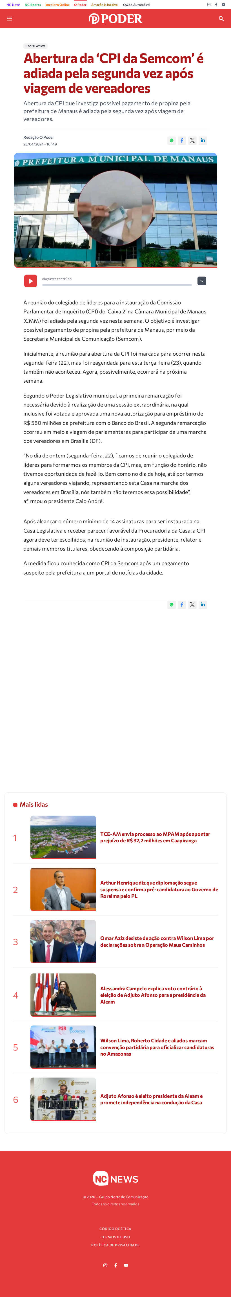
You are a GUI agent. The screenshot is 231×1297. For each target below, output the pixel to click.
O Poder (80, 4)
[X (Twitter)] (192, 140)
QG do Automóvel (136, 4)
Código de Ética (115, 1229)
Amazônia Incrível (105, 4)
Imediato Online (57, 4)
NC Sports (33, 4)
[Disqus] (115, 695)
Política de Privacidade (115, 1245)
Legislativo (35, 46)
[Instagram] (209, 5)
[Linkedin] (203, 140)
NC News (13, 4)
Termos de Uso (115, 1237)
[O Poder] (115, 18)
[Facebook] (216, 5)
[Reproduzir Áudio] (30, 281)
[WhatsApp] (171, 140)
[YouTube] (223, 5)
